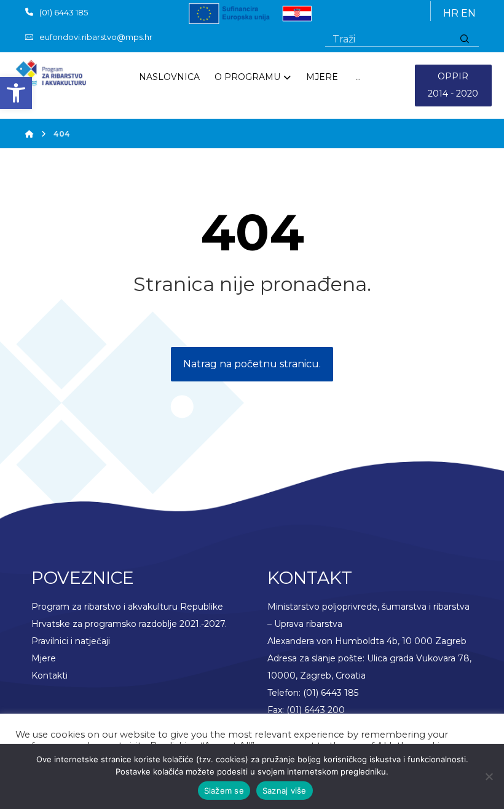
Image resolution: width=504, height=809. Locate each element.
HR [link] (451, 13)
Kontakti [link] (49, 675)
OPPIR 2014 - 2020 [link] (453, 85)
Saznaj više (284, 790)
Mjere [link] (43, 658)
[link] (16, 93)
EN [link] (468, 13)
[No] (488, 776)
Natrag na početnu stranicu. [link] (252, 364)
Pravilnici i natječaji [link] (70, 641)
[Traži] (464, 39)
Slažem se (224, 790)
